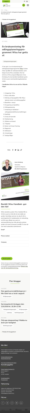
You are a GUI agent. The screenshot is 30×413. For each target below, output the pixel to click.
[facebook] (3, 403)
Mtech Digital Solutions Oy (7, 369)
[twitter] (7, 403)
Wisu (21, 68)
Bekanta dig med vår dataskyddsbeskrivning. (14, 267)
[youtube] (16, 403)
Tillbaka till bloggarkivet (9, 19)
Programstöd (4, 380)
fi (24, 1)
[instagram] (12, 403)
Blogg (6, 10)
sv (27, 1)
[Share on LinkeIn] (18, 150)
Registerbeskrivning (6, 358)
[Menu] (28, 5)
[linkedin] (21, 403)
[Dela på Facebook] (12, 150)
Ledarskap (9, 312)
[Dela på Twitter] (15, 150)
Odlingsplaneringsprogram (9, 61)
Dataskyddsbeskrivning (6, 357)
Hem (2, 10)
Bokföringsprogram (19, 312)
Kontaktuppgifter (5, 378)
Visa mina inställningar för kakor (8, 363)
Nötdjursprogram (7, 296)
